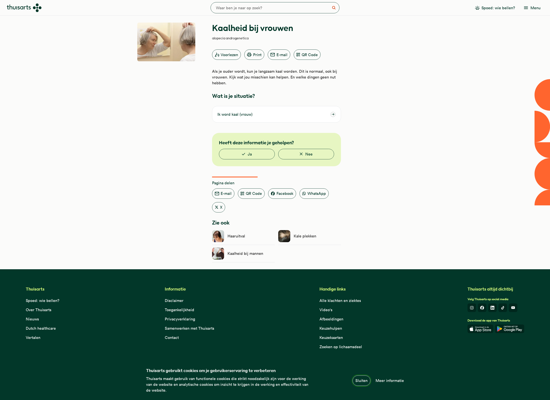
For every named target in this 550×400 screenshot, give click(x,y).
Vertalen (33, 337)
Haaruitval (236, 236)
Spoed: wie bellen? (42, 300)
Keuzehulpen (330, 328)
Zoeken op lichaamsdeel (340, 346)
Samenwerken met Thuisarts (189, 328)
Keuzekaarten (331, 337)
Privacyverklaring (180, 319)
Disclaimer (174, 300)
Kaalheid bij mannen (245, 253)
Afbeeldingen (331, 319)
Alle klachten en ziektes (340, 300)
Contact (172, 337)
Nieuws (32, 319)
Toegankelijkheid (179, 309)
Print (257, 54)
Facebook (285, 193)
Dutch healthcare (41, 328)
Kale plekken (305, 236)
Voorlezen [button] (229, 54)
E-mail (282, 54)
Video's (325, 309)
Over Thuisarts (38, 309)
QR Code (310, 54)
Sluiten (361, 380)
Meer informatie (390, 380)
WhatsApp (316, 193)
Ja (250, 154)
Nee (309, 154)
